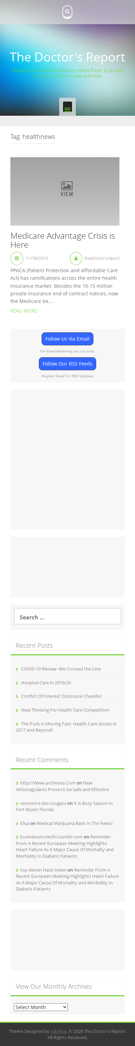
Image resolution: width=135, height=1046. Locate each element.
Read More (23, 310)
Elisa (24, 823)
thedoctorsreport (101, 258)
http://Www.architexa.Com (47, 783)
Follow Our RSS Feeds (67, 363)
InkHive (58, 1031)
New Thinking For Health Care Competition (65, 710)
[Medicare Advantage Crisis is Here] (64, 191)
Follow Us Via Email (67, 338)
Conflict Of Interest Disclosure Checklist (61, 696)
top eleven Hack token (43, 870)
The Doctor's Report (67, 56)
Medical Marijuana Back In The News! (74, 823)
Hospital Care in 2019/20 (46, 682)
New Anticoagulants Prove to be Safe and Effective (62, 786)
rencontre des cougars (43, 803)
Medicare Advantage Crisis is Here (62, 240)
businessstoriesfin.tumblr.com (51, 837)
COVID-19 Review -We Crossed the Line (61, 669)
